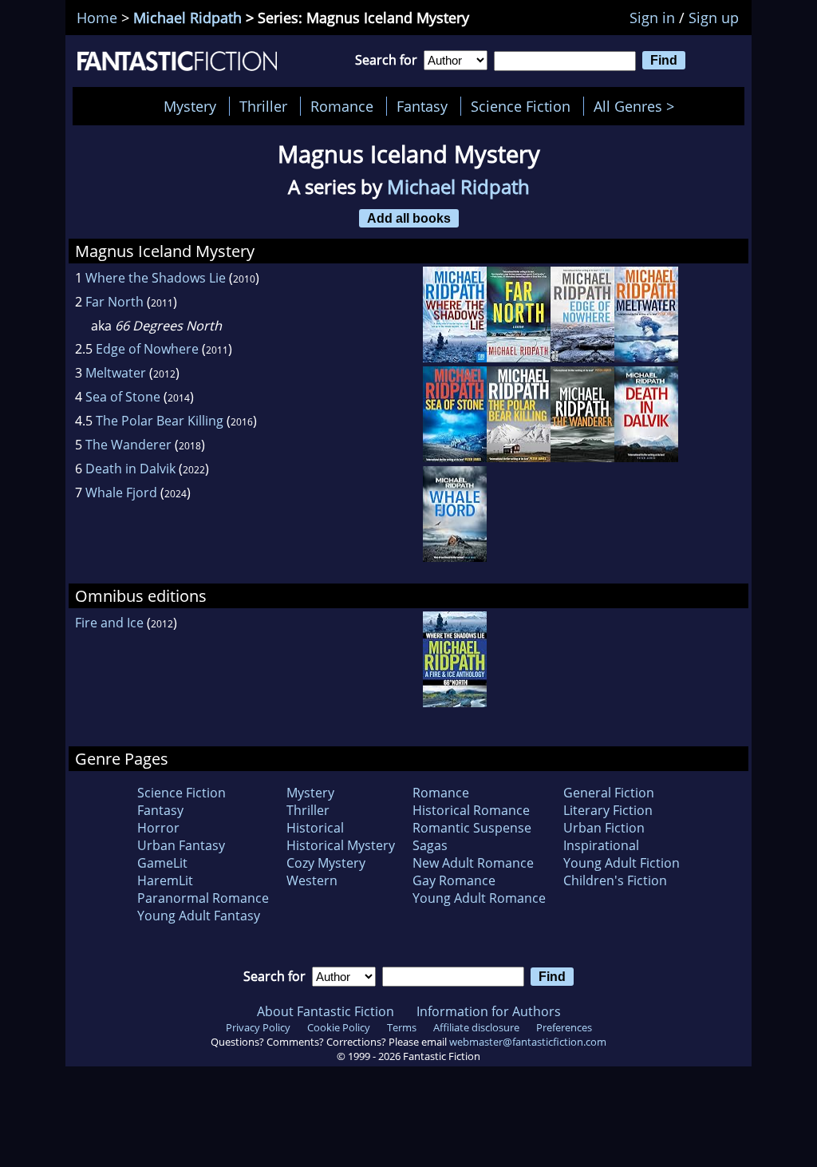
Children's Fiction (615, 880)
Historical (315, 828)
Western (311, 880)
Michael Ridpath (187, 17)
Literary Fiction (608, 810)
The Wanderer (128, 444)
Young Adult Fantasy (198, 915)
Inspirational (601, 845)
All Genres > (638, 106)
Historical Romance (471, 810)
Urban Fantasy (181, 845)
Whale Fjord (121, 492)
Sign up (714, 17)
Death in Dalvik (130, 468)
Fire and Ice (109, 622)
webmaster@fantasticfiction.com (527, 1041)
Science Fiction (520, 106)
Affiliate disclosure (476, 1027)
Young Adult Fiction (621, 863)
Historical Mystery (340, 845)
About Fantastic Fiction (325, 1011)
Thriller (263, 106)
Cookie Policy (338, 1027)
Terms (401, 1027)
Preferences (564, 1027)
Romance (341, 106)
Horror (158, 828)
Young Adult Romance (479, 898)
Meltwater (115, 373)
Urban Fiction (604, 828)
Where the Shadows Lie (155, 278)
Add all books (409, 218)
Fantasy (422, 106)
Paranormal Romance (203, 898)
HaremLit (165, 880)
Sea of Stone (122, 396)
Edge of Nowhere (147, 349)
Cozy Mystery (325, 863)
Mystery (190, 106)
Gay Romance (453, 880)
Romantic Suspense (471, 828)
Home (97, 17)
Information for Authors (488, 1011)
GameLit (162, 863)
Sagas (430, 845)
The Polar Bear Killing (159, 420)
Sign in (652, 17)
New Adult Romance (473, 863)
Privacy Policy (258, 1027)
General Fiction (608, 792)
